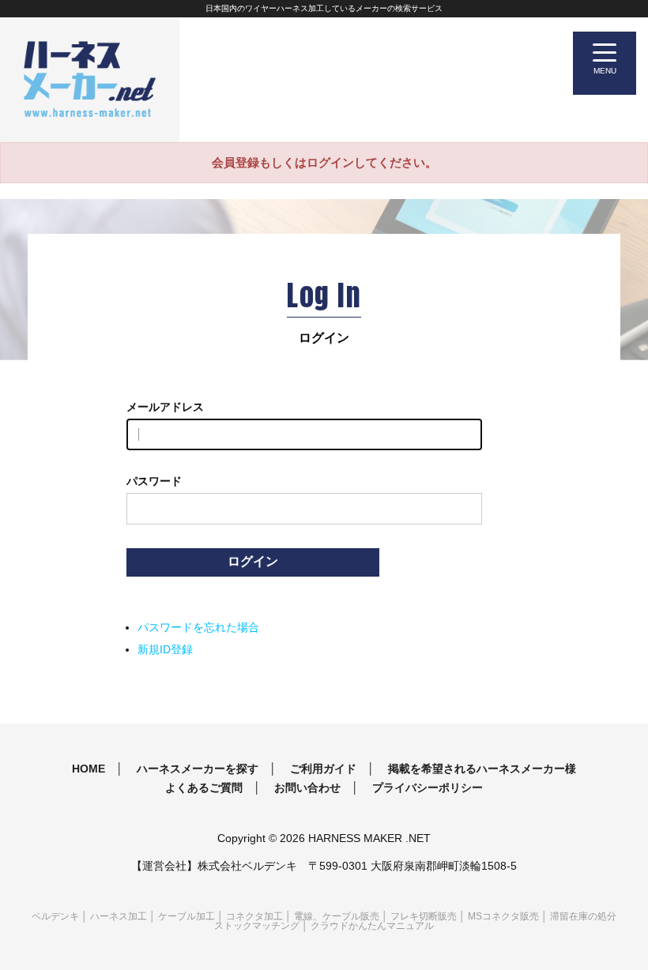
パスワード (154, 481)
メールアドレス (165, 406)
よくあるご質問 (204, 787)
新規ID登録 (165, 649)
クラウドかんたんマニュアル (372, 925)
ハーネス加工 (118, 916)
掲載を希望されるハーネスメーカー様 (482, 768)
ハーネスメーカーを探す (197, 768)
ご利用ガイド (323, 768)
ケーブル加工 (186, 916)
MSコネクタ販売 (503, 916)
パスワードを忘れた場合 (198, 627)
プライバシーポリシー (427, 787)
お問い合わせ (307, 787)
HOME (88, 768)
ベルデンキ (55, 916)
